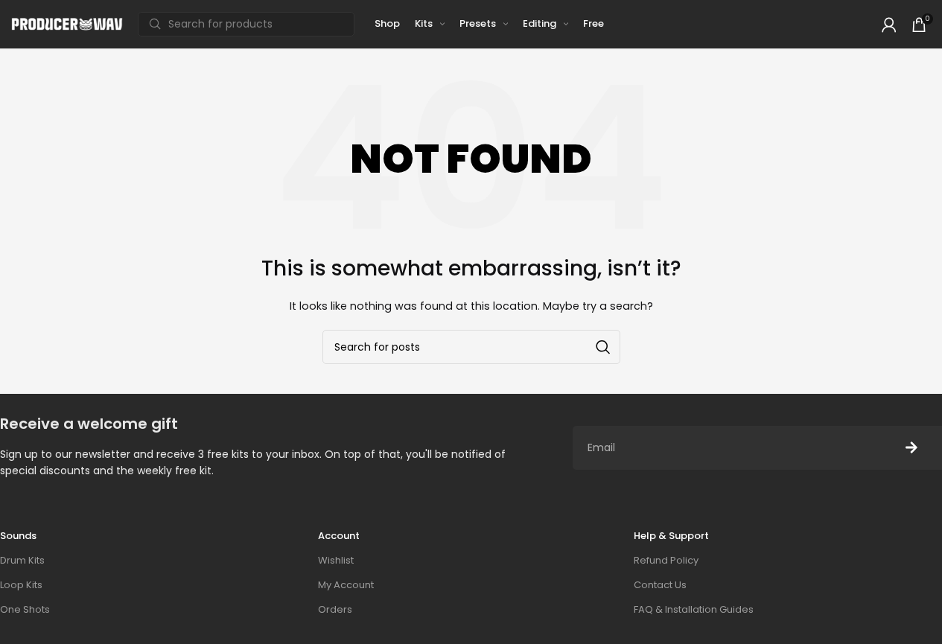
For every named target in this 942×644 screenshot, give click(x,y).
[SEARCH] (603, 347)
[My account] (889, 24)
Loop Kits (21, 585)
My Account (346, 585)
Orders (335, 609)
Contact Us (660, 585)
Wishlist (336, 560)
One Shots (25, 609)
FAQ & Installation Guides (694, 609)
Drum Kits (22, 560)
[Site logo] (67, 23)
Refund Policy (666, 560)
